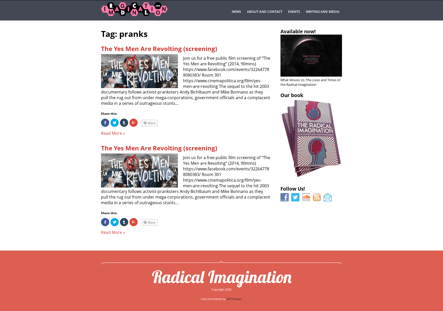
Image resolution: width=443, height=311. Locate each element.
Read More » (113, 133)
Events (294, 11)
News (236, 11)
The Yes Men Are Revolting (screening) (159, 48)
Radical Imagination (221, 276)
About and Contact (264, 11)
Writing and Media (322, 11)
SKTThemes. (234, 299)
